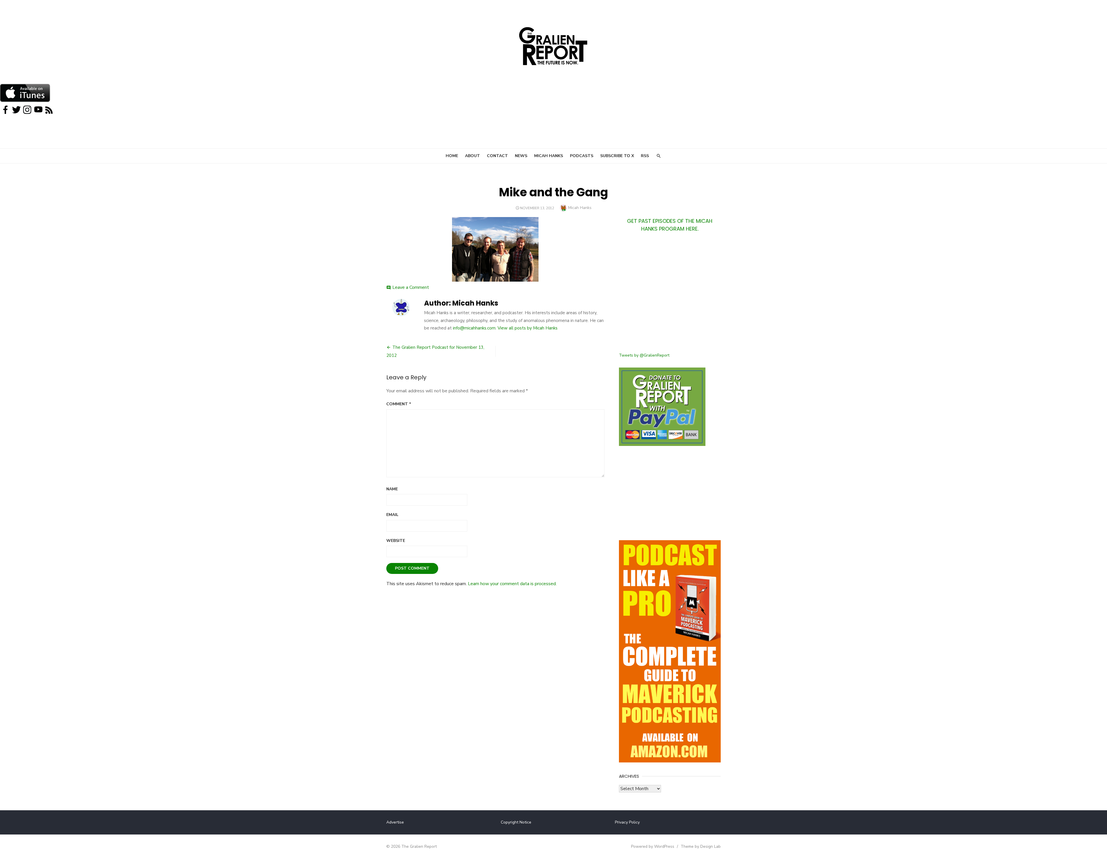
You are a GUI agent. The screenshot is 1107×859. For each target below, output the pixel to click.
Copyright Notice (516, 822)
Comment (398, 404)
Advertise (395, 822)
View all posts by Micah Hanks (528, 328)
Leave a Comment (410, 287)
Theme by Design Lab (701, 846)
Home (452, 156)
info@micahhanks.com (474, 328)
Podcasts (581, 156)
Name (392, 489)
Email (392, 514)
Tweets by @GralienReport (644, 355)
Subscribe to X (617, 156)
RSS (645, 156)
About (472, 156)
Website (395, 540)
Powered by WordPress (652, 846)
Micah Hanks (548, 156)
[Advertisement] (670, 295)
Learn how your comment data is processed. (512, 584)
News (521, 156)
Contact (497, 156)
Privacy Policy (627, 822)
